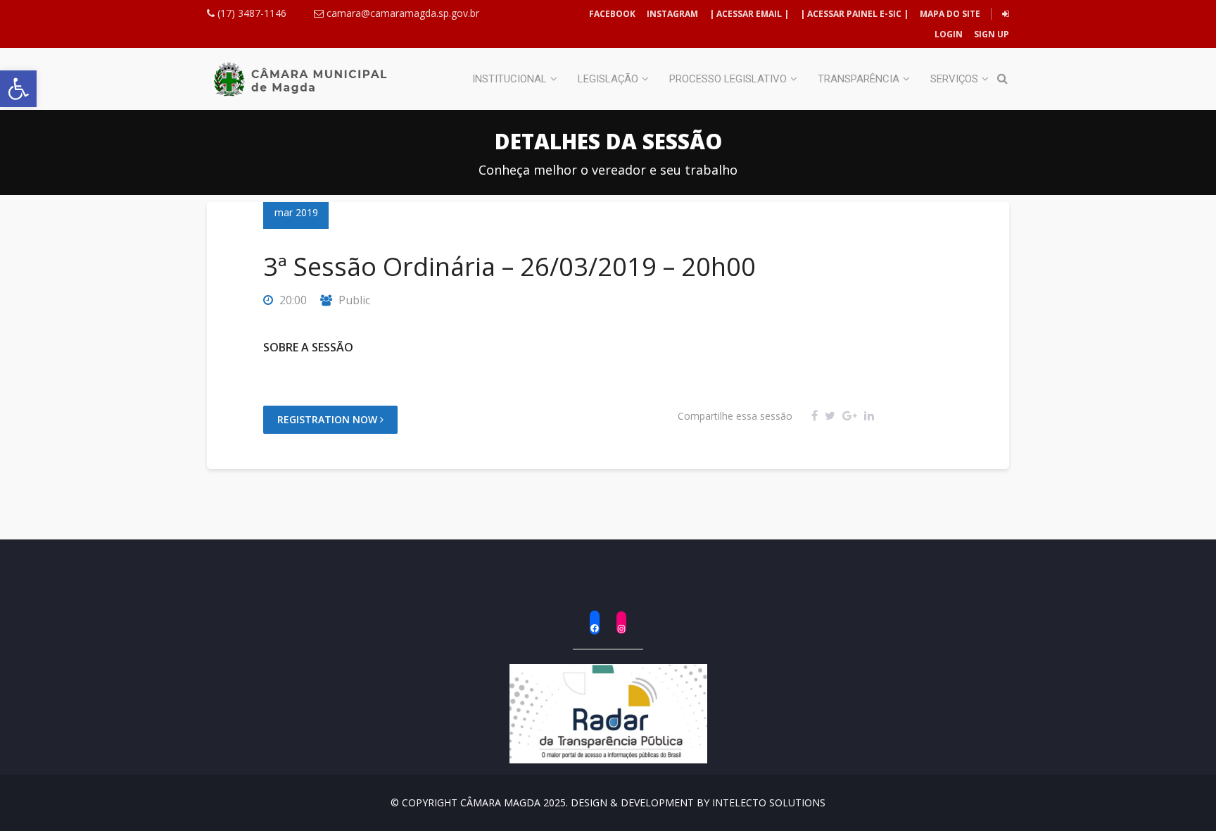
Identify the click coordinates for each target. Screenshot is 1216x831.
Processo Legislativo (728, 79)
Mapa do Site (950, 14)
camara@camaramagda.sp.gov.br (401, 13)
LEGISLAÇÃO (608, 79)
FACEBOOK (612, 14)
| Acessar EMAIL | (749, 14)
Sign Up (990, 34)
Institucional (509, 79)
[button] (18, 88)
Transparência (858, 79)
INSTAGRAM (672, 14)
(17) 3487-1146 (250, 13)
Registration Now (328, 419)
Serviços (954, 79)
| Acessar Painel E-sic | (854, 14)
